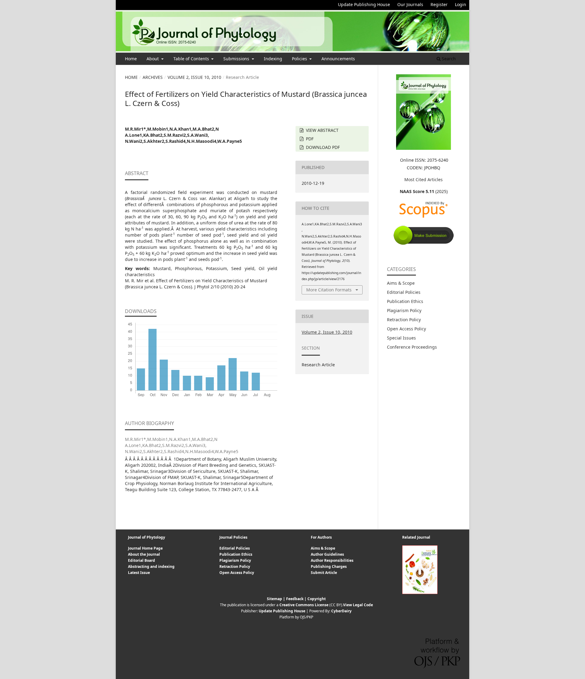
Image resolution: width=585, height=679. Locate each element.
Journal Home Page (145, 548)
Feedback (294, 598)
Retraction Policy (404, 319)
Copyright (316, 598)
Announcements (338, 59)
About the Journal (144, 554)
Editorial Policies (403, 292)
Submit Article (324, 572)
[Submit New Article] (423, 244)
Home (131, 59)
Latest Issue (139, 572)
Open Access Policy (406, 329)
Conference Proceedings (412, 347)
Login (460, 4)
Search (448, 59)
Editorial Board (141, 560)
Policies (300, 59)
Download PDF (322, 147)
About (153, 59)
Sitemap (274, 598)
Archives (153, 77)
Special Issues (401, 338)
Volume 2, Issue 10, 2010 (194, 77)
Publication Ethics (405, 301)
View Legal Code (358, 604)
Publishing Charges (329, 566)
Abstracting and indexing (151, 566)
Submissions (236, 59)
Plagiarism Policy (404, 310)
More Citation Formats (329, 290)
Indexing (273, 59)
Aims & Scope (401, 283)
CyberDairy (341, 611)
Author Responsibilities (332, 560)
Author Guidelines (327, 554)
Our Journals (410, 4)
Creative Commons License (303, 604)
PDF (309, 139)
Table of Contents (191, 59)
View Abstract (322, 130)
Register (439, 4)
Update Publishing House (364, 4)
